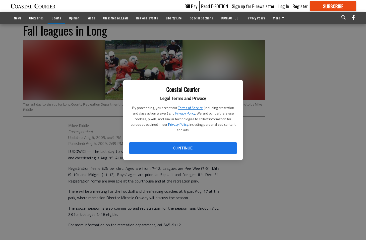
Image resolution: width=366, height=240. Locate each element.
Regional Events (147, 17)
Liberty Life (174, 17)
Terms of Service (190, 107)
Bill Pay (190, 6)
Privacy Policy (185, 113)
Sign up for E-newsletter (253, 6)
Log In (283, 6)
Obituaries (36, 17)
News (17, 17)
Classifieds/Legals (115, 17)
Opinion (74, 17)
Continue (182, 148)
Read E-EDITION (214, 6)
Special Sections (201, 17)
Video (91, 17)
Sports (56, 17)
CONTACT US (230, 17)
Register (300, 6)
